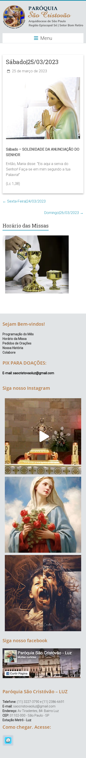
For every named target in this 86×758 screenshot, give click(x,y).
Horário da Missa (15, 339)
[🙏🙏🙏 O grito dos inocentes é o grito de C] (43, 593)
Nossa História (13, 348)
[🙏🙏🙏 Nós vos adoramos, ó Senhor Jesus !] (43, 436)
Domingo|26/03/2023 (63, 213)
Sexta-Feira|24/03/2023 (24, 201)
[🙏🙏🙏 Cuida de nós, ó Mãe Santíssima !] (43, 515)
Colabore (9, 352)
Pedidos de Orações (17, 343)
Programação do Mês (18, 334)
